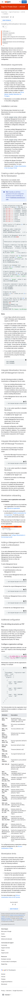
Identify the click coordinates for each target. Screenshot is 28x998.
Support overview (5, 947)
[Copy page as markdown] (3, 26)
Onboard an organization (13, 508)
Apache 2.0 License (5, 918)
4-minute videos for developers (9, 961)
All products (4, 984)
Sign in (24, 2)
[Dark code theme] (24, 204)
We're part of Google (6, 931)
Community (4, 945)
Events (3, 934)
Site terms (8, 990)
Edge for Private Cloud (9, 7)
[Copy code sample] (26, 204)
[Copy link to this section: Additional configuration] (21, 620)
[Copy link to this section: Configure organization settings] (24, 644)
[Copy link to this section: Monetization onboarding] (22, 496)
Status (3, 950)
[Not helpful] (13, 17)
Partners (3, 936)
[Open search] (20, 2)
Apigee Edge (4, 12)
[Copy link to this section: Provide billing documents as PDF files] (5, 627)
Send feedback (6, 20)
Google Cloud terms (18, 990)
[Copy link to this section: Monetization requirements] (24, 65)
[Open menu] (2, 2)
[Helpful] (11, 17)
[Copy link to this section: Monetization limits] (17, 854)
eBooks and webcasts (6, 939)
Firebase (3, 979)
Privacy (3, 990)
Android (3, 974)
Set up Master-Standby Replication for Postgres (14, 94)
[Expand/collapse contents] (10, 31)
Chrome (3, 976)
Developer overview (6, 959)
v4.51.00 (22, 7)
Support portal (4, 952)
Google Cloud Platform (6, 981)
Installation (5, 13)
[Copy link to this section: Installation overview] (18, 106)
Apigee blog (4, 964)
